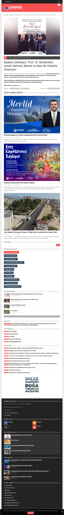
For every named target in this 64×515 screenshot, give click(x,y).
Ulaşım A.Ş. (7, 490)
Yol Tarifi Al (7, 415)
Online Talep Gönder (11, 255)
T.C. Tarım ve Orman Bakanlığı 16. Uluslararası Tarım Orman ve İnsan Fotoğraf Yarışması (28, 355)
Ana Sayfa (6, 15)
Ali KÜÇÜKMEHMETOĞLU (12, 341)
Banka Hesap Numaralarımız (13, 286)
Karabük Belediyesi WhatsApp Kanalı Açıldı (17, 358)
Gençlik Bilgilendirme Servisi (11, 505)
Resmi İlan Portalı (9, 497)
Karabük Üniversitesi (10, 487)
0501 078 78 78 (14, 413)
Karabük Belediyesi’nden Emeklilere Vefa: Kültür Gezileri (24, 299)
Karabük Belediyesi (15, 88)
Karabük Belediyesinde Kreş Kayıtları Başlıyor (19, 183)
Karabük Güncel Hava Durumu (12, 502)
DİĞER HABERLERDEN (13, 92)
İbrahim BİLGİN (10, 331)
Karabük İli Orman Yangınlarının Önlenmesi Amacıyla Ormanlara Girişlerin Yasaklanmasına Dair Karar (31, 353)
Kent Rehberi (9, 272)
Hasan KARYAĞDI (11, 334)
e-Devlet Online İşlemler (12, 252)
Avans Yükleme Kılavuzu (12, 279)
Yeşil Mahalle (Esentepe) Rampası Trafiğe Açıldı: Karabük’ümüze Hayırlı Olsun (30, 232)
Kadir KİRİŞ (9, 336)
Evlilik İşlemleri (9, 276)
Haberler (11, 15)
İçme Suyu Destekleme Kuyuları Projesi (20, 450)
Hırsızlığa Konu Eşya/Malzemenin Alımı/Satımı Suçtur (19, 367)
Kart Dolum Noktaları (11, 266)
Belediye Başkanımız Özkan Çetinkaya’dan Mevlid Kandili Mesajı (25, 135)
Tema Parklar (14, 310)
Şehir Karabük (8, 495)
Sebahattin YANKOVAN (12, 339)
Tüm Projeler (32, 316)
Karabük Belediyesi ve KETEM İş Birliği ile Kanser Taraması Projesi (27, 294)
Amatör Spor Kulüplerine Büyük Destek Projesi (22, 445)
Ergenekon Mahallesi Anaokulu (18, 305)
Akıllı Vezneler (9, 269)
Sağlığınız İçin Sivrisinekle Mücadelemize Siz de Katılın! (20, 350)
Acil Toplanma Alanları (10, 500)
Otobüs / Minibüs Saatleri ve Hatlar (14, 262)
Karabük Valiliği (8, 485)
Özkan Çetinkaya (25, 88)
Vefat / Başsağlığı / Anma (54, 88)
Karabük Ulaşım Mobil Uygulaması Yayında (17, 361)
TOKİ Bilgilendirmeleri (11, 283)
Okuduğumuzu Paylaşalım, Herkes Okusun (17, 372)
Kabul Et (31, 513)
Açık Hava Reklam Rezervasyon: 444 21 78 (21, 435)
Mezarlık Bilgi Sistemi (11, 259)
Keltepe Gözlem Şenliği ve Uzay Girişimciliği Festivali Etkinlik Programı (23, 348)
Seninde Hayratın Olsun (12, 370)
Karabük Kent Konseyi (10, 492)
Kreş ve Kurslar (15, 440)
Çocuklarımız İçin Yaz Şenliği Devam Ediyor (21, 476)
